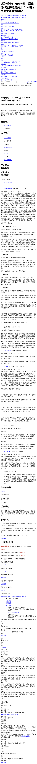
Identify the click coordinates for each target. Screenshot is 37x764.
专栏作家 (15, 714)
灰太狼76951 (8, 160)
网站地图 (3, 762)
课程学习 (3, 35)
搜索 (2, 83)
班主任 (3, 491)
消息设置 (3, 647)
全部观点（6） (8, 182)
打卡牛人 (9, 714)
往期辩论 (3, 538)
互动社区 (3, 19)
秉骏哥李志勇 (8, 147)
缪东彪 (6, 153)
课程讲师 (3, 714)
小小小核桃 (7, 125)
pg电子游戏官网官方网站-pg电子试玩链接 (13, 15)
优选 (2, 58)
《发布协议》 (25, 736)
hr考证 (3, 57)
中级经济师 (4, 78)
